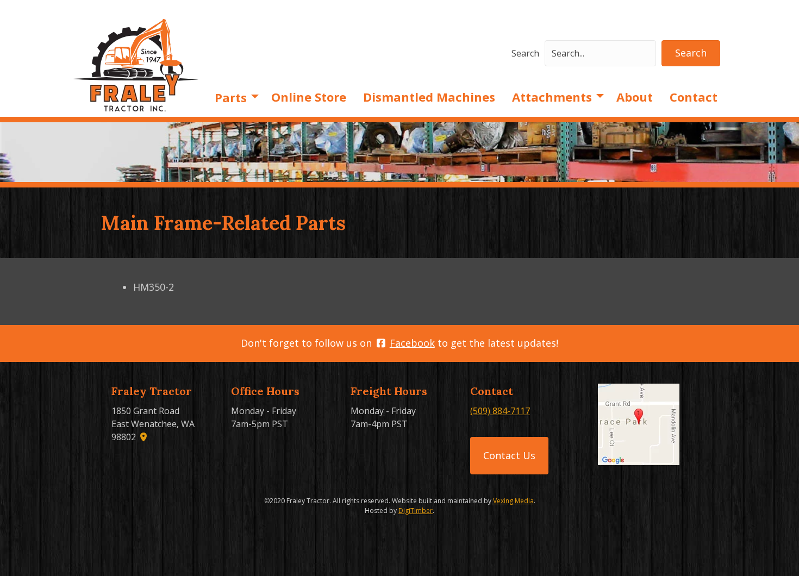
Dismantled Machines (429, 97)
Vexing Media (513, 500)
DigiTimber (415, 510)
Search (525, 53)
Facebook (412, 342)
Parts (231, 97)
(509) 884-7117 (500, 411)
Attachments (552, 97)
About (634, 97)
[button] (690, 53)
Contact (693, 97)
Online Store (308, 97)
